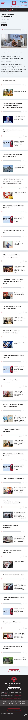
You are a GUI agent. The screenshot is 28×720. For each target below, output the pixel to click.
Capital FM (14, 705)
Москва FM (22, 703)
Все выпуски (14, 671)
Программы (19, 683)
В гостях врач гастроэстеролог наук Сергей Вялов (18, 243)
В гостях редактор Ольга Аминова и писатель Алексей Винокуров (19, 118)
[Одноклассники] (5, 25)
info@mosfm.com (8, 694)
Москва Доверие (21, 701)
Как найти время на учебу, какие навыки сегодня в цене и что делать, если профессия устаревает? (19, 539)
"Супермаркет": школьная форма (13, 575)
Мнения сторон (11, 52)
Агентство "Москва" (13, 703)
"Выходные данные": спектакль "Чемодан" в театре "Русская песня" (13, 281)
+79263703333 (24, 5)
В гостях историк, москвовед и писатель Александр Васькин (20, 167)
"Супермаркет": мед (9, 81)
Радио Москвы (14, 3)
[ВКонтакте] (2, 25)
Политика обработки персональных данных (11, 698)
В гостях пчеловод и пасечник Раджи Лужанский (20, 90)
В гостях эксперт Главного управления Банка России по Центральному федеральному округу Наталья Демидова (19, 636)
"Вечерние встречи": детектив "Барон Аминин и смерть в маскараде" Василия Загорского (13, 105)
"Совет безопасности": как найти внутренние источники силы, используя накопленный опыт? (13, 181)
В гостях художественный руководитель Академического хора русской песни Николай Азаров (19, 269)
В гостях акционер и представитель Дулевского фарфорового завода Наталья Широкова (19, 442)
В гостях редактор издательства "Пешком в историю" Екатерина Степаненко (19, 393)
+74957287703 (24, 2)
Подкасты (11, 685)
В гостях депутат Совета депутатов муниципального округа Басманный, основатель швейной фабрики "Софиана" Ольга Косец (20, 587)
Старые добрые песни (16, 9)
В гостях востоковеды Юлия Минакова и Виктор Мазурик (20, 658)
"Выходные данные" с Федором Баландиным (19, 293)
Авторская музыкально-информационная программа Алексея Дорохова (19, 143)
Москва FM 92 (14, 679)
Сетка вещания (14, 688)
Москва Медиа (6, 701)
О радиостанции (10, 683)
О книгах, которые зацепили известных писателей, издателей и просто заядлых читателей (20, 490)
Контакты (17, 685)
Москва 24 (13, 701)
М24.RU (5, 703)
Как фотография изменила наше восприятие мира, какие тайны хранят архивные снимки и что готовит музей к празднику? (20, 515)
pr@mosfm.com (18, 695)
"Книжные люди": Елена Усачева (13, 478)
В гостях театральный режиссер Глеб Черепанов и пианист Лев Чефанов (20, 319)
